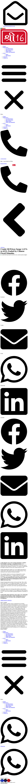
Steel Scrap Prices (9, 49)
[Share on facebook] (14, 431)
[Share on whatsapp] (14, 514)
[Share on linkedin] (14, 545)
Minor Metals (8, 50)
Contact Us (5, 57)
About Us (5, 56)
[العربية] (1, 28)
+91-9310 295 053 (3, 158)
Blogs (7, 54)
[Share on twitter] (14, 458)
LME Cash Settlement (10, 52)
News (4, 53)
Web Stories (8, 55)
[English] (5, 28)
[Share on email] (14, 485)
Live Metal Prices (9, 48)
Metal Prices (5, 47)
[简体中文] (3, 28)
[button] (14, 87)
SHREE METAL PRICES (6, 600)
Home (4, 46)
